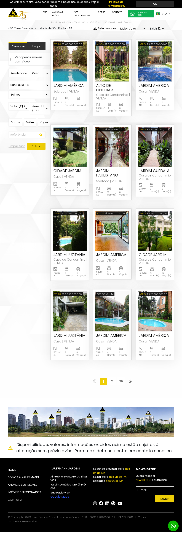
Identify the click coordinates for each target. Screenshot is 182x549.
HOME (44, 12)
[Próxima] (130, 381)
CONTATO (117, 12)
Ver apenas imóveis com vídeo (28, 59)
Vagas (44, 122)
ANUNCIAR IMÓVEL (57, 14)
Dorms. (15, 122)
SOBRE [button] (101, 12)
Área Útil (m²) (38, 108)
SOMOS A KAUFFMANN (23, 477)
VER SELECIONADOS (82, 14)
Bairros (15, 95)
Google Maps (59, 497)
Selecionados (107, 28)
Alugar (36, 46)
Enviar (164, 499)
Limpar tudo (17, 146)
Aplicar (36, 146)
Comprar (18, 46)
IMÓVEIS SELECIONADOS (24, 492)
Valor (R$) (17, 106)
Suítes (30, 122)
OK (155, 4)
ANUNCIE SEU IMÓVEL (22, 485)
